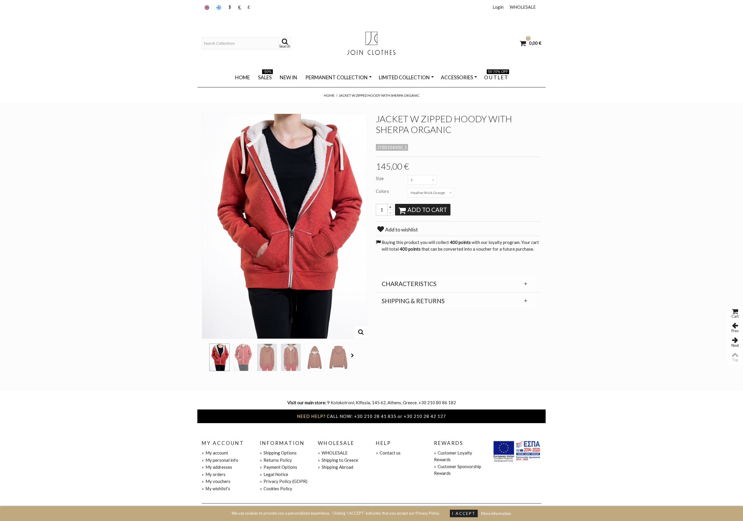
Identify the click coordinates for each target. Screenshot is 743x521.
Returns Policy (276, 460)
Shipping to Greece (338, 460)
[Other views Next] (353, 355)
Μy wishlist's (216, 488)
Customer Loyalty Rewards (453, 456)
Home (242, 77)
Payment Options (278, 467)
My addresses (217, 467)
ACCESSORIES (457, 77)
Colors (383, 191)
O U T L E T (496, 76)
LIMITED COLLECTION (404, 77)
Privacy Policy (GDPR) (283, 481)
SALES (265, 76)
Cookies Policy (276, 488)
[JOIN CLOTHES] (371, 43)
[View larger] (361, 332)
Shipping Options (278, 452)
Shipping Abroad (335, 467)
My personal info (220, 460)
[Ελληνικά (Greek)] (219, 7)
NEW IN (288, 77)
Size (380, 178)
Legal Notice (274, 474)
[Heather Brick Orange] (219, 357)
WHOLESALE (523, 7)
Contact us (388, 452)
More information (496, 513)
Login (498, 7)
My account (215, 452)
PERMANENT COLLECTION (336, 77)
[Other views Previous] (205, 355)
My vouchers (216, 481)
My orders (214, 474)
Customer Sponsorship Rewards (457, 470)
